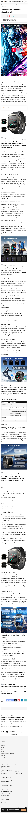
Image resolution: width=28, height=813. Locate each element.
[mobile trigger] (2, 1)
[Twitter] (23, 807)
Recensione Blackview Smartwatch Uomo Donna (13, 721)
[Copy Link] (14, 16)
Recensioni (3, 755)
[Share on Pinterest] (9, 16)
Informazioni (3, 749)
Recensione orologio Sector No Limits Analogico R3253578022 (7, 772)
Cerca (23, 708)
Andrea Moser (6, 19)
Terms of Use (6, 810)
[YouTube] (26, 807)
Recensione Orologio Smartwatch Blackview (12, 717)
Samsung (3, 757)
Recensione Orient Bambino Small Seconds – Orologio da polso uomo (6, 766)
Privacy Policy (16, 809)
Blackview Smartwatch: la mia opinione (11, 715)
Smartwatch (6, 4)
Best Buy (3, 745)
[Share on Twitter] (7, 16)
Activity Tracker (4, 741)
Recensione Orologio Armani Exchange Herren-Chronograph (6, 801)
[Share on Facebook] (5, 16)
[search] (18, 1)
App (2, 743)
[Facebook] (22, 807)
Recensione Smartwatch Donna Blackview (12, 719)
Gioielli (2, 747)
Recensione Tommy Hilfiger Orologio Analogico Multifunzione (7, 781)
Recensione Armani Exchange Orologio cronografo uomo (5, 795)
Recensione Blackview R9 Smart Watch (11, 726)
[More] (16, 16)
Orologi (2, 751)
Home (2, 4)
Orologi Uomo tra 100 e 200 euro (7, 753)
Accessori (3, 739)
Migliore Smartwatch (13, 1)
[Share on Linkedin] (12, 16)
